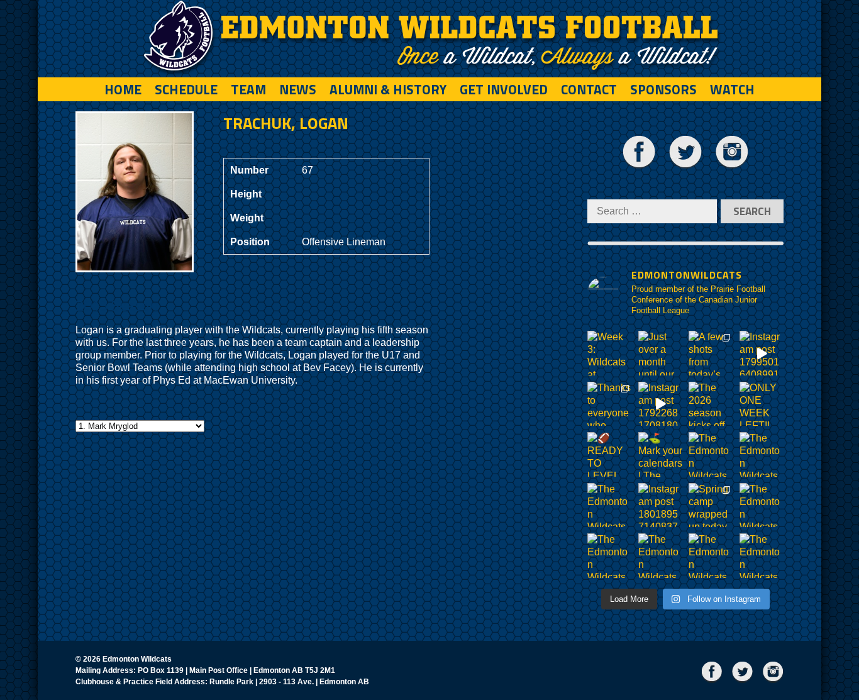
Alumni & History (388, 89)
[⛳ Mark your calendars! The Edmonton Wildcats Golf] (660, 454)
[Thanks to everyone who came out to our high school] (609, 404)
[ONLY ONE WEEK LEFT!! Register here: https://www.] (762, 404)
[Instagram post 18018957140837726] (660, 505)
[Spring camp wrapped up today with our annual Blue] (711, 505)
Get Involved (504, 89)
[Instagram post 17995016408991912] (762, 353)
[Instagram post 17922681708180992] (660, 404)
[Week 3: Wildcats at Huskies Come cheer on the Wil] (609, 353)
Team (248, 89)
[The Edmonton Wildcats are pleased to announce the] (711, 454)
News (297, 89)
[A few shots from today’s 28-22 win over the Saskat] (711, 353)
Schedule (186, 89)
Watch (732, 89)
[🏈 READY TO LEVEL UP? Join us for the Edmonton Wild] (609, 454)
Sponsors (663, 89)
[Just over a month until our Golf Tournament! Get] (660, 353)
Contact (589, 89)
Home (122, 89)
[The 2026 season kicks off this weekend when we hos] (711, 404)
